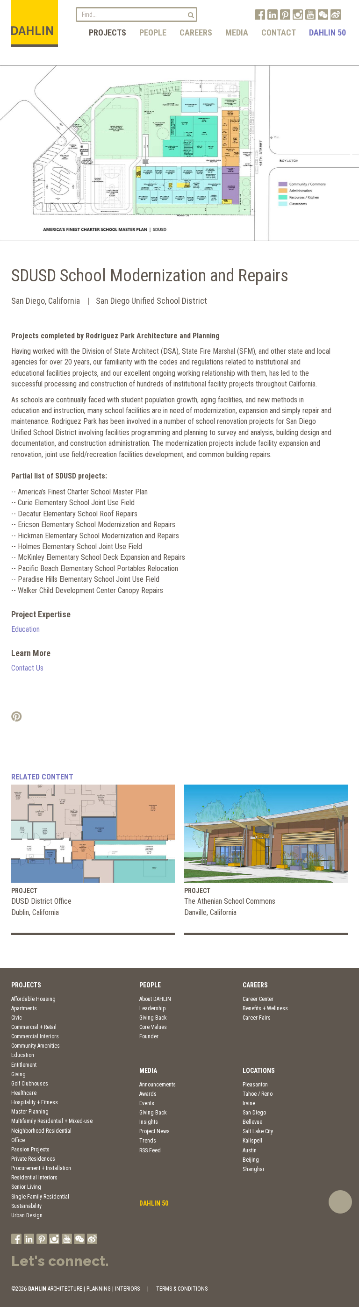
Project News (154, 1131)
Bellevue (252, 1122)
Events (146, 1103)
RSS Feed (150, 1150)
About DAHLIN (155, 999)
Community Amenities (35, 1046)
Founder (148, 1036)
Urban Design (27, 1215)
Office (18, 1140)
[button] (11, 153)
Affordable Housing (33, 999)
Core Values (153, 1027)
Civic (16, 1017)
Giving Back (153, 1017)
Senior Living (26, 1187)
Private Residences (33, 1159)
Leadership (152, 1008)
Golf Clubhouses (29, 1083)
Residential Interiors (34, 1177)
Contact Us (27, 668)
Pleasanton (255, 1084)
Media (236, 32)
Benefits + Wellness (265, 1008)
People (152, 32)
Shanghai (253, 1169)
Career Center (258, 999)
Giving (18, 1074)
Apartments (24, 1008)
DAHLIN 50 (327, 32)
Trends (147, 1140)
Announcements (157, 1084)
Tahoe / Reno (258, 1094)
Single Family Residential (40, 1196)
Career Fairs (257, 1017)
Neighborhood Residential (41, 1131)
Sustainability (26, 1206)
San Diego (254, 1112)
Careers (196, 32)
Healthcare (23, 1093)
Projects (107, 32)
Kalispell (252, 1140)
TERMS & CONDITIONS (182, 1289)
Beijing (251, 1160)
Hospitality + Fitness (34, 1102)
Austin (250, 1150)
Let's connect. (60, 1261)
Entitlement (23, 1065)
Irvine (249, 1103)
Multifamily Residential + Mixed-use (52, 1121)
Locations (259, 1070)
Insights (148, 1122)
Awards (148, 1094)
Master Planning (30, 1111)
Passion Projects (30, 1149)
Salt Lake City (258, 1131)
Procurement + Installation (41, 1168)
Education (25, 629)
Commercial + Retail (34, 1027)
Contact (278, 32)
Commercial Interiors (35, 1036)
